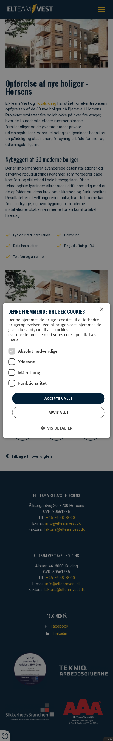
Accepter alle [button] (58, 398)
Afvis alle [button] (58, 412)
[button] (56, 428)
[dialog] (56, 370)
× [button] (101, 309)
